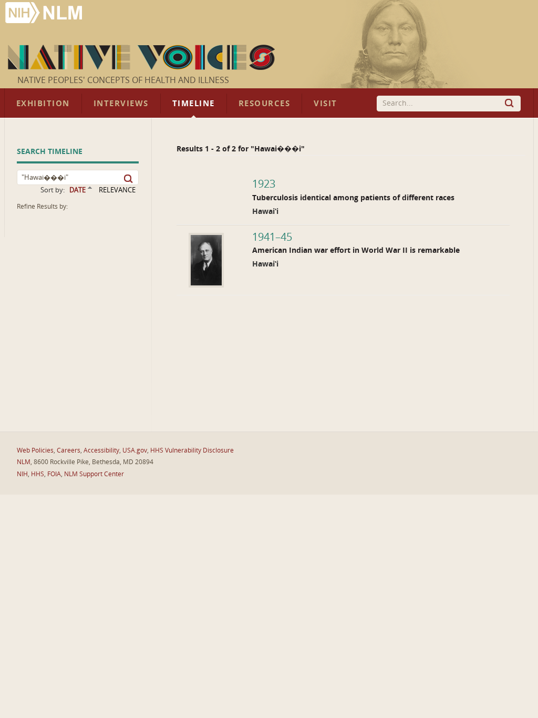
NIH (22, 474)
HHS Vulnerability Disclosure (192, 450)
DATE (77, 190)
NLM (23, 462)
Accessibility (101, 450)
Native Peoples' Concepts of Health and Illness (123, 80)
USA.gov (134, 450)
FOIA (54, 474)
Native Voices (142, 57)
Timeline (193, 103)
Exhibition (43, 103)
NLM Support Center (94, 474)
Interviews (121, 103)
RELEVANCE (117, 190)
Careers (68, 450)
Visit (325, 103)
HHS (37, 474)
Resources (264, 103)
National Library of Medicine (44, 14)
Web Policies (35, 450)
